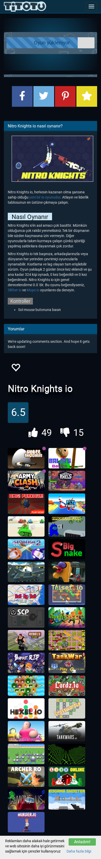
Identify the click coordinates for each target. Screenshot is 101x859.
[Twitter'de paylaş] (43, 96)
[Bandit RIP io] (26, 663)
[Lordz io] (66, 685)
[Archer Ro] (26, 776)
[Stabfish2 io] (26, 549)
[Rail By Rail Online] (26, 594)
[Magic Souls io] (66, 640)
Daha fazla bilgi (79, 851)
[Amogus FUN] (66, 526)
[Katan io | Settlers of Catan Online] (26, 685)
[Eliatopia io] (66, 617)
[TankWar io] (66, 663)
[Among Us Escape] (26, 799)
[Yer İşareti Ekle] (86, 96)
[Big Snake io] (66, 549)
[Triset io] (66, 594)
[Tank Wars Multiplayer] (26, 526)
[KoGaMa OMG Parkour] (26, 503)
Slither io (14, 290)
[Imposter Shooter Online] (66, 572)
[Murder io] (26, 822)
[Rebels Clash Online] (26, 640)
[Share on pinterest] (65, 96)
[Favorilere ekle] (15, 369)
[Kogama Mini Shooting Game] (66, 799)
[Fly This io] (66, 503)
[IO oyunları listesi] (25, 6)
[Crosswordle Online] (66, 708)
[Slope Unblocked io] (66, 754)
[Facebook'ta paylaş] (22, 96)
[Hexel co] (26, 708)
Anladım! (82, 841)
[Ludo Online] (66, 776)
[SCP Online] (26, 617)
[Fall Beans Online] (26, 731)
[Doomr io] (26, 754)
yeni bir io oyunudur (44, 197)
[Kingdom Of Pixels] (66, 481)
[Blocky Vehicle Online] (26, 572)
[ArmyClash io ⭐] (26, 481)
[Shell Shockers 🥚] (26, 458)
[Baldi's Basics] (66, 458)
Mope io (33, 290)
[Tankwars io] (66, 731)
